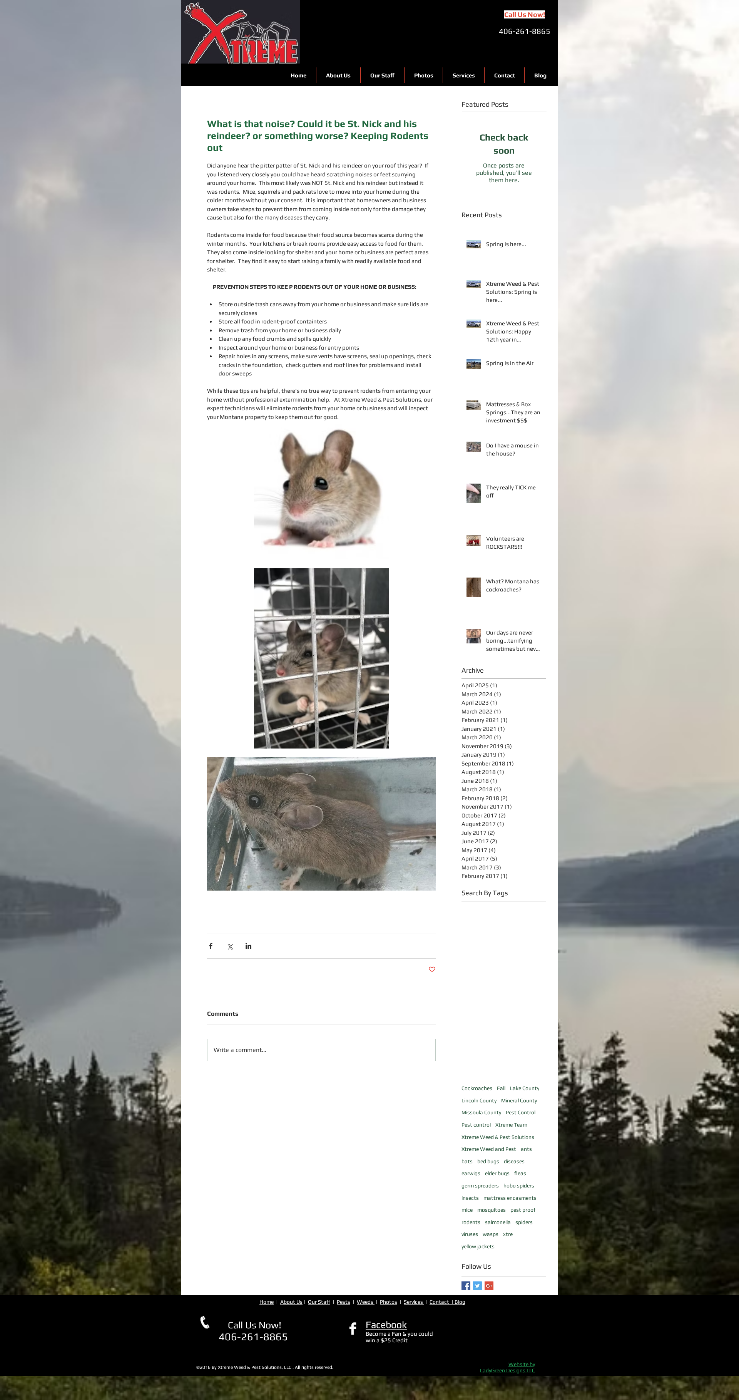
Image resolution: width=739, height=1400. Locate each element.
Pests (343, 1302)
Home (266, 1302)
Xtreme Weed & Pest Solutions (497, 1137)
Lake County (524, 1088)
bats (467, 1161)
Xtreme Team (511, 1125)
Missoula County (481, 1112)
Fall (501, 1088)
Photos (388, 1302)
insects (470, 1198)
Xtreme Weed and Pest (488, 1149)
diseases (514, 1161)
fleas (520, 1173)
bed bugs (488, 1161)
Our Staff (319, 1302)
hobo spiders (518, 1185)
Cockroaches (476, 1088)
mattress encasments (510, 1198)
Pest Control (520, 1112)
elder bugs (497, 1173)
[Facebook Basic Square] (465, 1285)
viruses (469, 1234)
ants (526, 1149)
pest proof (522, 1210)
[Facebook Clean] (352, 1328)
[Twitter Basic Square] (477, 1285)
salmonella (498, 1222)
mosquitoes (491, 1210)
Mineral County (519, 1100)
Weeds (366, 1302)
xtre (508, 1234)
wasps (490, 1234)
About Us (291, 1302)
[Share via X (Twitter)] (229, 946)
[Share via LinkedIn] (248, 946)
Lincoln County (479, 1100)
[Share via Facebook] (210, 946)
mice (467, 1210)
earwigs (470, 1173)
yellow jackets (478, 1246)
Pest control (476, 1125)
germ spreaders (480, 1185)
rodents (470, 1222)
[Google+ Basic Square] (489, 1285)
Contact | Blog (447, 1302)
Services (414, 1302)
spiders (524, 1222)
